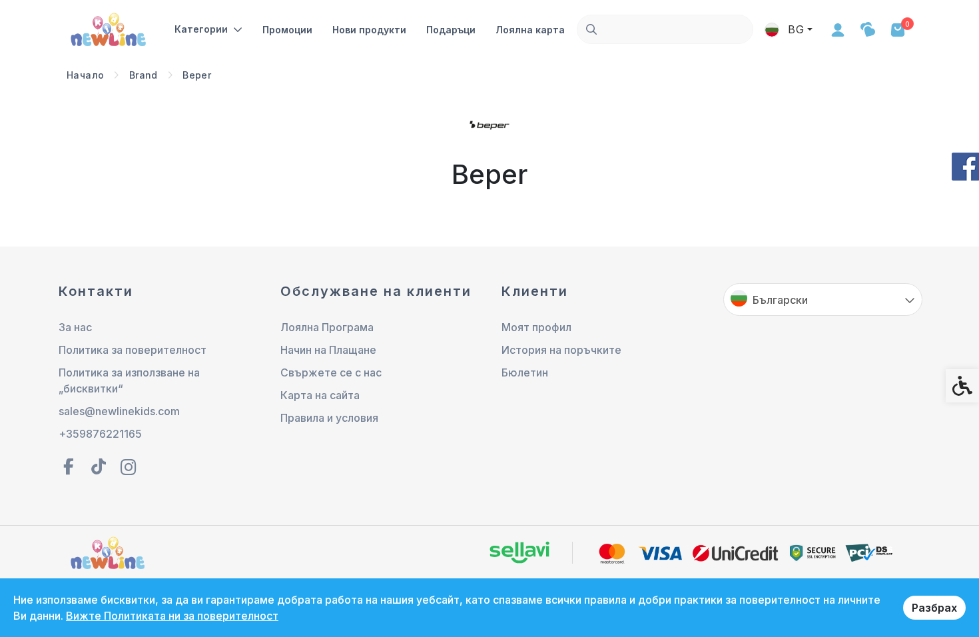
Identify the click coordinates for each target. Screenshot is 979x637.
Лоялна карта (530, 29)
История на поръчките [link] (561, 349)
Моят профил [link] (536, 327)
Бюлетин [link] (524, 372)
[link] (110, 28)
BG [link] (795, 29)
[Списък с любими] (867, 30)
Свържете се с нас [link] (331, 372)
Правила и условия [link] (329, 417)
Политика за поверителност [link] (132, 349)
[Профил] (837, 29)
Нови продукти (369, 29)
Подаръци (451, 29)
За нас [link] (75, 327)
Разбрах (934, 607)
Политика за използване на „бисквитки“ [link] (129, 380)
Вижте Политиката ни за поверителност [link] (172, 615)
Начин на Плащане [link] (328, 349)
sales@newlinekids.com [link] (119, 411)
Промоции (287, 29)
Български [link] (780, 300)
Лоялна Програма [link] (327, 327)
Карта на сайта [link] (320, 395)
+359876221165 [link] (100, 433)
